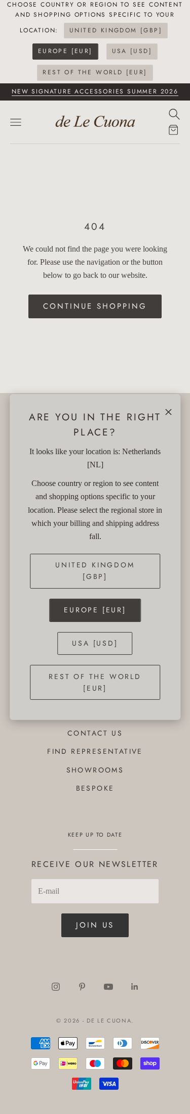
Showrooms (95, 770)
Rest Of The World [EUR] (95, 72)
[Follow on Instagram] (56, 987)
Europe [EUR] (65, 51)
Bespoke (95, 788)
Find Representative (95, 751)
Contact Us (95, 733)
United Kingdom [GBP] (115, 30)
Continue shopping (95, 306)
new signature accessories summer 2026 (95, 91)
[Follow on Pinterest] (82, 987)
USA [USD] (132, 51)
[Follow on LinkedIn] (135, 987)
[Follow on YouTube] (108, 987)
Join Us (95, 925)
